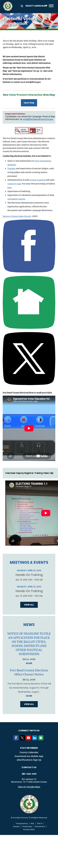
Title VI (39, 823)
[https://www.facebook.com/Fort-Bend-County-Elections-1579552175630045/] (29, 246)
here (9, 187)
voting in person (37, 180)
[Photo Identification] (35, 131)
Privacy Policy (29, 829)
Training (11, 168)
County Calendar (29, 752)
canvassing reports (16, 199)
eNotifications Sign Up (29, 759)
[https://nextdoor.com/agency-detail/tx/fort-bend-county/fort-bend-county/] (29, 302)
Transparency (22, 823)
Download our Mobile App (29, 756)
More (29, 663)
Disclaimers (40, 826)
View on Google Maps (29, 786)
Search (21, 6)
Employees (27, 826)
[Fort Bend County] (8, 6)
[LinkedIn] (35, 739)
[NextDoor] (41, 739)
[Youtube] (29, 739)
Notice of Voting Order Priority (17, 216)
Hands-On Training (29, 575)
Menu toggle (51, 6)
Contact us (29, 767)
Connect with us (29, 730)
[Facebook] (16, 739)
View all (29, 604)
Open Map (29, 102)
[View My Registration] (21, 131)
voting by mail (14, 183)
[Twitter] (23, 739)
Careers (16, 826)
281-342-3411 (29, 774)
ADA (32, 823)
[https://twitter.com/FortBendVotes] (29, 358)
